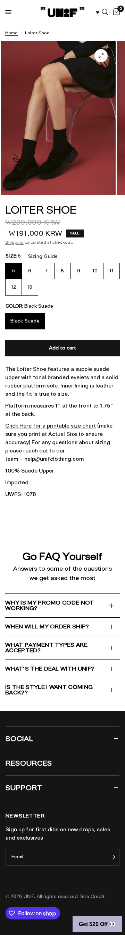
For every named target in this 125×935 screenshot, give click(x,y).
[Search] (105, 12)
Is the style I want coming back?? (49, 690)
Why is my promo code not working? (49, 605)
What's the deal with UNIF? (49, 668)
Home (11, 32)
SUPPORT (24, 788)
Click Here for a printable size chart (50, 426)
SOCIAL (19, 739)
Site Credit (92, 896)
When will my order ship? (47, 626)
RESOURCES (29, 763)
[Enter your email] (112, 857)
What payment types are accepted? (46, 648)
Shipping (14, 242)
